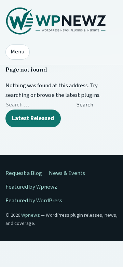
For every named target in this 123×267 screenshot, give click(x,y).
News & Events (67, 173)
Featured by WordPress (33, 200)
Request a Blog (23, 173)
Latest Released (33, 118)
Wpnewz (30, 215)
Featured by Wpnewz (31, 187)
